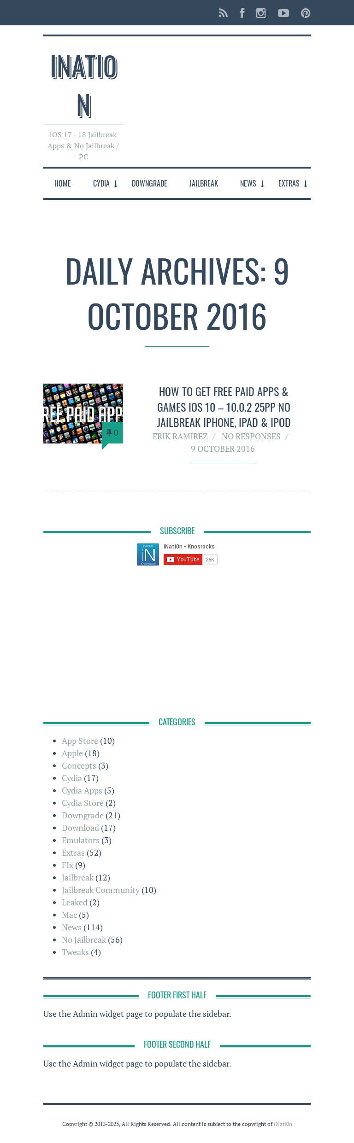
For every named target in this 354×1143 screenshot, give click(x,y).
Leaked (75, 902)
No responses (251, 436)
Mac (69, 914)
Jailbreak (203, 183)
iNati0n (83, 84)
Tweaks (75, 951)
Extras (289, 183)
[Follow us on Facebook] (242, 12)
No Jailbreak (84, 939)
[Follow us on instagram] (261, 12)
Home (62, 183)
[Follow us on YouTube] (283, 12)
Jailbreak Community (101, 889)
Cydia (101, 183)
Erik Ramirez (180, 436)
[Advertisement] (177, 642)
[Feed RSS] (223, 12)
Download (80, 827)
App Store (80, 740)
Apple (72, 752)
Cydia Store (83, 802)
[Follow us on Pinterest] (303, 12)
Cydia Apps (82, 790)
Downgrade (149, 183)
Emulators (81, 840)
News (248, 183)
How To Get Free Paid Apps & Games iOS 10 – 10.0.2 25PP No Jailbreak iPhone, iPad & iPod (224, 406)
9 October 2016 (223, 448)
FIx (67, 864)
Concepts (79, 765)
